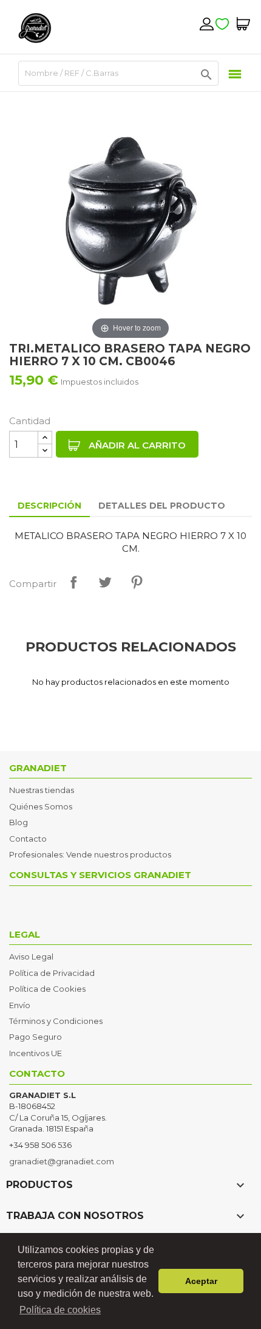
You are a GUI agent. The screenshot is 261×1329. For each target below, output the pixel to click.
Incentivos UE (35, 1053)
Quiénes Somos (40, 806)
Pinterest (136, 582)
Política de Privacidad (52, 973)
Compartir (73, 582)
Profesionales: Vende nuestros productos (90, 854)
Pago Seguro (35, 1037)
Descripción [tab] (49, 505)
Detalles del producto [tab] (161, 505)
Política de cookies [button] (60, 1310)
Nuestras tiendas (41, 790)
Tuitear (105, 582)
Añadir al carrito (136, 445)
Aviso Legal (31, 956)
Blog (18, 822)
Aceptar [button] (201, 1281)
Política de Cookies (47, 989)
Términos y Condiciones (56, 1021)
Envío (19, 1005)
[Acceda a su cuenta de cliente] (206, 23)
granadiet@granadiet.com (61, 1161)
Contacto (28, 838)
